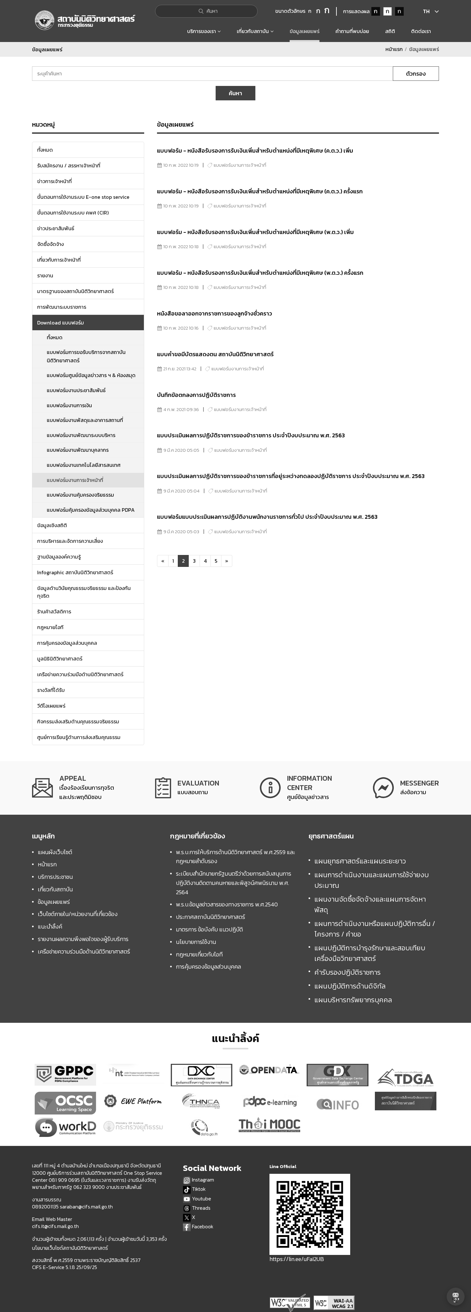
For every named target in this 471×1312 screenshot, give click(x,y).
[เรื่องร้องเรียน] (73, 787)
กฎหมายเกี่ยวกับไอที (199, 954)
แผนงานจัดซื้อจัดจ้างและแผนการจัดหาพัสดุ (370, 904)
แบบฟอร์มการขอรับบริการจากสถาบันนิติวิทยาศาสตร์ (86, 356)
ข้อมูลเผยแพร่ (54, 901)
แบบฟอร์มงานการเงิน (69, 405)
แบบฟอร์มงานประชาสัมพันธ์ (76, 390)
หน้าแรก (394, 49)
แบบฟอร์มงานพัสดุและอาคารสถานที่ (85, 420)
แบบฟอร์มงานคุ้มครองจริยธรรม (80, 495)
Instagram (202, 1179)
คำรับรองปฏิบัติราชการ (347, 972)
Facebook (202, 1226)
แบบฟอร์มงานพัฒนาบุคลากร (78, 450)
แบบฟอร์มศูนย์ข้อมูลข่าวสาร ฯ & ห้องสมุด (91, 375)
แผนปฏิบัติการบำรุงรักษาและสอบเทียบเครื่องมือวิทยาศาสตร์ (369, 953)
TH (426, 11)
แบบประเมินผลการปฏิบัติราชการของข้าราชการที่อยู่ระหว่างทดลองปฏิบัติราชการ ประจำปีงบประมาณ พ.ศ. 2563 (291, 476)
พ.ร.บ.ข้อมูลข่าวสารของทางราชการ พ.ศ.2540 (227, 904)
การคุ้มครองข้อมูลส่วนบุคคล (208, 966)
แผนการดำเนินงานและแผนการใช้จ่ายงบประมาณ (371, 880)
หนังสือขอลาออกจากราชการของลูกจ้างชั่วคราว (214, 313)
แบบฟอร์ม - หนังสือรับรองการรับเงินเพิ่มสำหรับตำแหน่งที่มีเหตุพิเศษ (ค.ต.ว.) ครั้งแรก (260, 191)
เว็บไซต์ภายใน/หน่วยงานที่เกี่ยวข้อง (78, 914)
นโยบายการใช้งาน (196, 942)
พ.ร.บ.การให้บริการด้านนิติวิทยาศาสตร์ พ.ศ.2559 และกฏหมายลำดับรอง (235, 857)
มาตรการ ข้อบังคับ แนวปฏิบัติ (209, 929)
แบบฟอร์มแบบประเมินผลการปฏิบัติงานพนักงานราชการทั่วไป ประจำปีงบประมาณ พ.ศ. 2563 (267, 516)
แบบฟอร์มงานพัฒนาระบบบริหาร (81, 435)
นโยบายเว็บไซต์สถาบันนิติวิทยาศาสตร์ (70, 1247)
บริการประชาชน (55, 876)
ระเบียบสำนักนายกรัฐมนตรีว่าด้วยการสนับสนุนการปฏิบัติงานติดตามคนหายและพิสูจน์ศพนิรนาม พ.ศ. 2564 (233, 882)
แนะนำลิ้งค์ (50, 926)
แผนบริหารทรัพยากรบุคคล (353, 1000)
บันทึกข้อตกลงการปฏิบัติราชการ (196, 395)
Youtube (201, 1198)
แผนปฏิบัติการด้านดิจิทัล (350, 986)
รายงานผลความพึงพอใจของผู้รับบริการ (83, 939)
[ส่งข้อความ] (406, 787)
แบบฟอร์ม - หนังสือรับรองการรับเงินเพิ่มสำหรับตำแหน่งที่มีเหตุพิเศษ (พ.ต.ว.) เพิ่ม (255, 232)
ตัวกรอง (416, 73)
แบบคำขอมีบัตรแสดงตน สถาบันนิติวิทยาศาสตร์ (215, 354)
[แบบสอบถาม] (187, 787)
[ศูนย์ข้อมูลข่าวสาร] (296, 787)
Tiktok (198, 1189)
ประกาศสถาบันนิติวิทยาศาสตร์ (210, 917)
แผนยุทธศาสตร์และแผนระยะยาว (360, 861)
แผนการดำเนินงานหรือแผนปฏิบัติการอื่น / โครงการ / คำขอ (374, 928)
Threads (201, 1208)
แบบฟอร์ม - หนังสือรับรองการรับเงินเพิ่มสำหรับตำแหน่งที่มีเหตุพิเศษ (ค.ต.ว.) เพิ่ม (255, 150)
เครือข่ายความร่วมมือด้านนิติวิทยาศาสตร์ (84, 951)
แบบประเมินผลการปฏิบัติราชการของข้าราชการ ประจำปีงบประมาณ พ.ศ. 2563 (251, 435)
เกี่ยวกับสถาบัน (55, 889)
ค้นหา (235, 93)
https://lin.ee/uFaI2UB (296, 1259)
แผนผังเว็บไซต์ (55, 852)
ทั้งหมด (54, 337)
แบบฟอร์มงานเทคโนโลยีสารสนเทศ (83, 465)
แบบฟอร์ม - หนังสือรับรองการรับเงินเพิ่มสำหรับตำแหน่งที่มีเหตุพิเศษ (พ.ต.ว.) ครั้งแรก (260, 272)
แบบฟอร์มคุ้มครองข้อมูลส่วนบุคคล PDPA (91, 510)
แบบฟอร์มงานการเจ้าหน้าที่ (75, 480)
